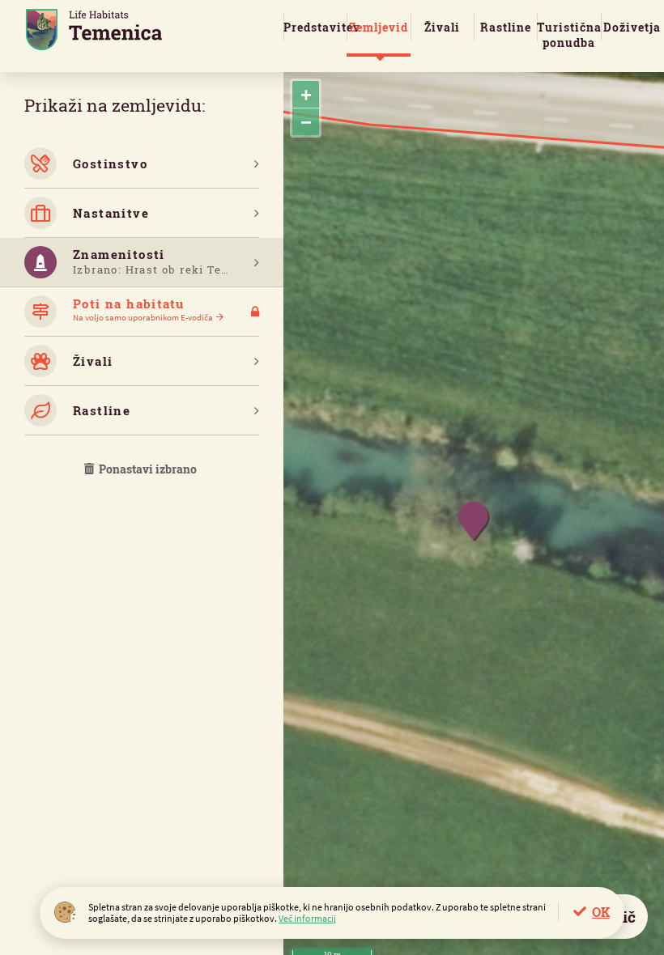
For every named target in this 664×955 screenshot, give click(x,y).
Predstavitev (315, 27)
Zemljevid (378, 27)
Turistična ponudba (568, 34)
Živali (442, 27)
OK (601, 911)
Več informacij (307, 918)
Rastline (505, 27)
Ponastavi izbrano (146, 469)
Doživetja (632, 27)
